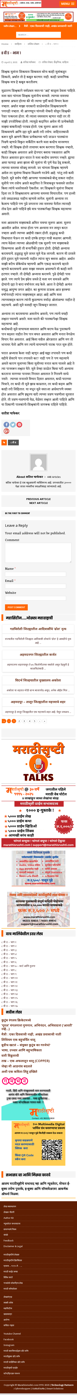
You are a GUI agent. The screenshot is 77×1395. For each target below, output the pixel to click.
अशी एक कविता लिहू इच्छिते (19, 1071)
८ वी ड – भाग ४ (9, 954)
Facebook (9, 1339)
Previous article (38, 499)
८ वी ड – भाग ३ (8, 950)
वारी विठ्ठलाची (10, 1055)
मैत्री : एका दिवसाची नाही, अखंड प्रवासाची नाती (31, 1034)
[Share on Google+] (6, 431)
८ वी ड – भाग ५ (9, 958)
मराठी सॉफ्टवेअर (10, 1288)
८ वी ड (13, 442)
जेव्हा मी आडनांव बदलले (16, 1066)
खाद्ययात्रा (8, 1314)
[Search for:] (38, 34)
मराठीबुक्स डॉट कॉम (12, 1356)
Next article (38, 503)
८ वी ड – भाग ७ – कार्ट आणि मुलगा (18, 966)
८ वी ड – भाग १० (9, 978)
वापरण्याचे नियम (10, 1229)
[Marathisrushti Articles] (38, 8)
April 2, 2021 (10, 62)
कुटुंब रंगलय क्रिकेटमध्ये (16, 1020)
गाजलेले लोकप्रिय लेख (13, 1283)
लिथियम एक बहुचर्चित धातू (18, 1039)
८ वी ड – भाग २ (8, 946)
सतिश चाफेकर (29, 62)
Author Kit (9, 1218)
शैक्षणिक (57, 62)
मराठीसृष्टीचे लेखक (11, 1254)
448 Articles (54, 477)
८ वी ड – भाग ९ (8, 974)
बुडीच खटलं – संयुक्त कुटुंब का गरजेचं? (25, 1045)
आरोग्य (6, 1319)
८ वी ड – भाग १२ (9, 986)
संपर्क (6, 1235)
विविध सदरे (8, 1277)
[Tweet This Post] (13, 425)
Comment (12, 540)
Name (10, 569)
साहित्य (18, 44)
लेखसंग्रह (8, 1297)
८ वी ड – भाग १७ (9, 1006)
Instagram (9, 1345)
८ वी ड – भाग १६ (9, 1002)
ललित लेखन (47, 62)
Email (9, 581)
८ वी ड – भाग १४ (9, 994)
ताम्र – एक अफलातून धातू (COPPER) (25, 1061)
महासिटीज (8, 1308)
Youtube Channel (12, 1333)
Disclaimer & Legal (13, 1246)
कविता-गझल (9, 1325)
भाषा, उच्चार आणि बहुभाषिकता (21, 1050)
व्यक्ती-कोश (8, 1302)
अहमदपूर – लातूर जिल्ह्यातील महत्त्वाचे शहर (38, 702)
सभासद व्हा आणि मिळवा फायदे (28, 1175)
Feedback (8, 1240)
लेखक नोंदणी (9, 1212)
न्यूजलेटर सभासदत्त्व (12, 1223)
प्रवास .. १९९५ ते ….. (13, 1266)
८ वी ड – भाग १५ (9, 998)
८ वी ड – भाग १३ (9, 990)
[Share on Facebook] (6, 425)
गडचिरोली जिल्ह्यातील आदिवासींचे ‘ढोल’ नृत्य (38, 629)
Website (10, 593)
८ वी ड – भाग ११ (9, 982)
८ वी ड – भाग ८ (8, 970)
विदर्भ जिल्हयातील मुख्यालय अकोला (38, 680)
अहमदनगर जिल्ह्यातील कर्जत (38, 654)
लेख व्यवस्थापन (10, 1206)
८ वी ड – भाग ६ (8, 962)
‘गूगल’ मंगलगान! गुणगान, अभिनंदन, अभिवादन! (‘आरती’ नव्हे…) (37, 1027)
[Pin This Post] (19, 425)
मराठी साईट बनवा (11, 1271)
